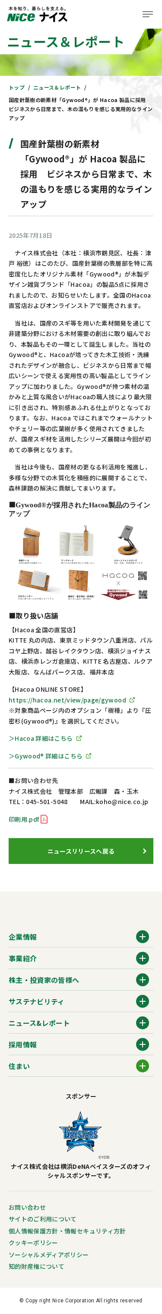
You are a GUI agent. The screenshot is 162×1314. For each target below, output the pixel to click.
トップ (17, 87)
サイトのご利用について (43, 1219)
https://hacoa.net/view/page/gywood (67, 700)
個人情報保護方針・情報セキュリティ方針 (67, 1231)
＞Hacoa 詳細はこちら (41, 738)
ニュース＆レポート (57, 87)
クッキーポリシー (33, 1242)
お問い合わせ (27, 1207)
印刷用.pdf (24, 819)
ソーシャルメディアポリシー (49, 1254)
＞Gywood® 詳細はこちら (46, 756)
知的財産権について (36, 1266)
